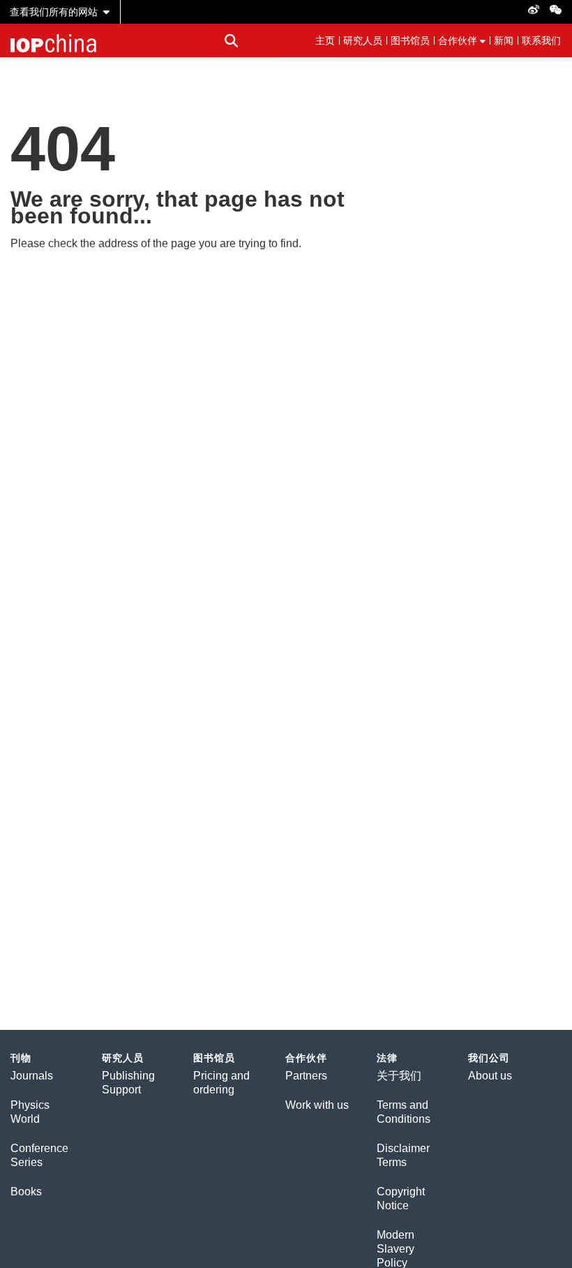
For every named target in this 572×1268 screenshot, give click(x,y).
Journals (31, 1076)
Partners (306, 1076)
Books (26, 1191)
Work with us (317, 1105)
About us (490, 1076)
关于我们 (399, 1076)
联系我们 (541, 40)
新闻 (503, 40)
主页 (325, 40)
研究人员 (362, 40)
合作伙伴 (457, 40)
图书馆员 (410, 40)
